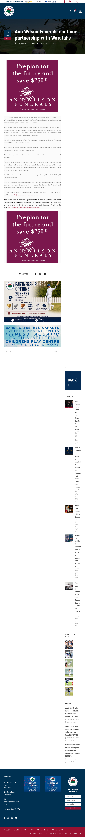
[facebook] (64, 1)
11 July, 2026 (77, 618)
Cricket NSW (42, 830)
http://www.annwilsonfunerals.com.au (25, 195)
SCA (31, 830)
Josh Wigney (76, 442)
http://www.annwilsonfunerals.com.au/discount (24, 208)
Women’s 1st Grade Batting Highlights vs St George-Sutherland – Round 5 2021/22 (72, 750)
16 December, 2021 (73, 759)
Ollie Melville (71, 722)
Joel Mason (22, 43)
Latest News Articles (39, 43)
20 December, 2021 (73, 719)
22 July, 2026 (77, 570)
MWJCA (7, 830)
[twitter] (77, 1)
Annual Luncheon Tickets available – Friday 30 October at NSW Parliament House (78, 467)
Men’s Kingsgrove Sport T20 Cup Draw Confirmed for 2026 (77, 415)
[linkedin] (70, 1)
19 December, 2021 (73, 738)
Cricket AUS (57, 830)
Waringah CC (20, 830)
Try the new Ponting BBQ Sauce (78, 511)
